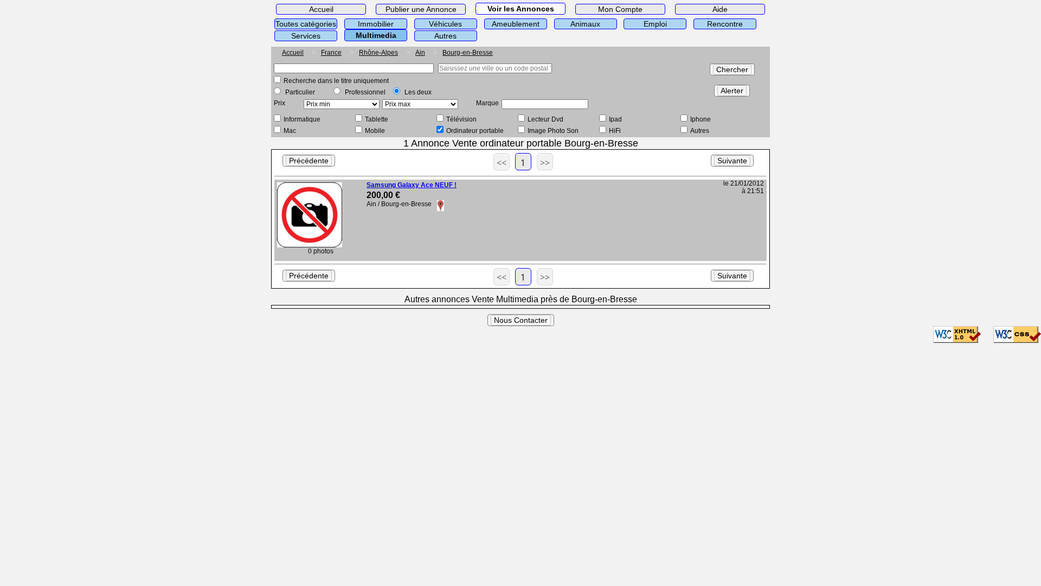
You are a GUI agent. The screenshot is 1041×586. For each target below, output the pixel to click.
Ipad (615, 119)
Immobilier (376, 24)
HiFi (615, 131)
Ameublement (515, 24)
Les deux (418, 92)
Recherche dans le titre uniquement (336, 81)
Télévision (461, 119)
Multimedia (376, 35)
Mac (290, 131)
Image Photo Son (553, 131)
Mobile (375, 131)
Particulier (300, 92)
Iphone (700, 119)
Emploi (655, 24)
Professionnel (365, 92)
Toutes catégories (305, 24)
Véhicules (445, 24)
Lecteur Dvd (545, 119)
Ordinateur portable (475, 131)
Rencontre (725, 24)
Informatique (302, 119)
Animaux (585, 24)
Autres (445, 35)
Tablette (376, 119)
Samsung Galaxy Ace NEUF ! (412, 185)
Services (305, 35)
